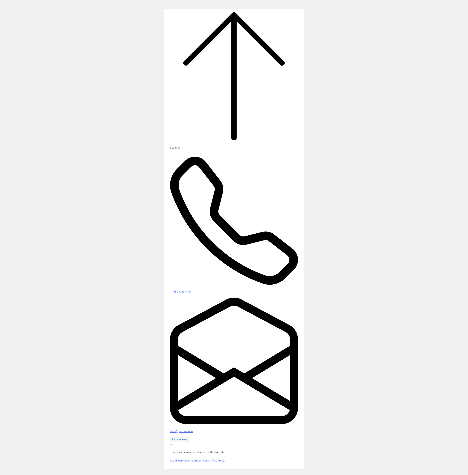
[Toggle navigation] (171, 444)
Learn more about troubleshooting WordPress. (197, 460)
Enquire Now (179, 439)
